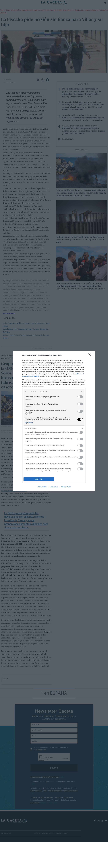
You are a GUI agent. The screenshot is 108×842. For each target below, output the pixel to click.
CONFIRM (39, 479)
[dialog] (54, 421)
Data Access (54, 487)
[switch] (80, 396)
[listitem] (54, 392)
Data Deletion (42, 487)
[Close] (90, 355)
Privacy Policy (66, 487)
